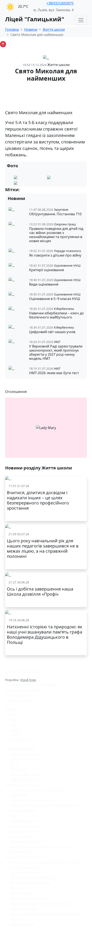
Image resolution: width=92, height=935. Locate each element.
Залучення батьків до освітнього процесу (40, 846)
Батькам (11, 709)
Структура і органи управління (33, 877)
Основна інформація (25, 867)
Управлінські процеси (21, 826)
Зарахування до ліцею (26, 898)
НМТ (13, 816)
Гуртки (15, 764)
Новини (30, 29)
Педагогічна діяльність (22, 785)
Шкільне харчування (25, 774)
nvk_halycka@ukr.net (22, 689)
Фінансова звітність (25, 831)
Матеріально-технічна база (30, 883)
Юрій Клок (28, 680)
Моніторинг (19, 769)
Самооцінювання (23, 924)
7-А (26, 190)
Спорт (14, 735)
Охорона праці (21, 836)
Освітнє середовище (20, 748)
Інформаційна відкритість (24, 857)
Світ (13, 724)
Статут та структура (24, 759)
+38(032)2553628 (18, 695)
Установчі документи (26, 872)
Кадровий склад (22, 893)
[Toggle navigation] (81, 20)
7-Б (38, 190)
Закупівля (17, 919)
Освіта (15, 729)
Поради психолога (23, 754)
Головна (12, 29)
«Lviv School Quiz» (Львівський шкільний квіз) (43, 805)
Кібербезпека (20, 852)
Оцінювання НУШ (23, 821)
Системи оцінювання (21, 810)
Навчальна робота (24, 779)
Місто (14, 719)
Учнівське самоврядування (30, 800)
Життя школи (54, 29)
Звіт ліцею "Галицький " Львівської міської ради (45, 914)
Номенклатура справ (25, 841)
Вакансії (16, 888)
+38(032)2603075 (60, 3)
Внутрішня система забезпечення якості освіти (45, 862)
